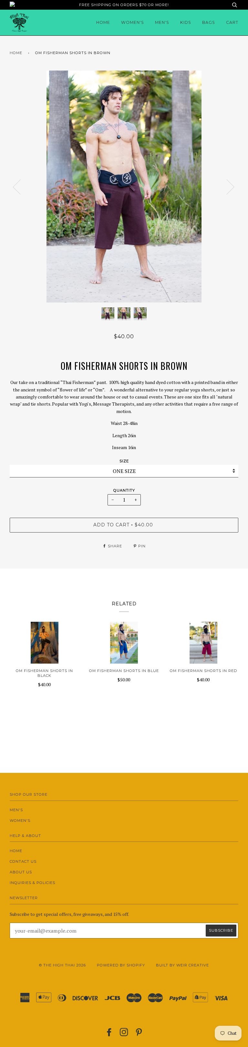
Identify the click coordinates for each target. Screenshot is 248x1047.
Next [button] (226, 186)
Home (103, 22)
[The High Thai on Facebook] (109, 1034)
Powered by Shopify (121, 965)
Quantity (124, 490)
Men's (162, 22)
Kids (185, 22)
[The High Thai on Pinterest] (139, 1034)
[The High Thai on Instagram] (124, 1034)
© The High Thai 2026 (62, 965)
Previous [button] (21, 186)
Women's (132, 22)
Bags (208, 22)
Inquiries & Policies (32, 882)
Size (124, 461)
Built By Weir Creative (182, 965)
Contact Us (23, 861)
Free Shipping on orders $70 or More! (124, 5)
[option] (124, 187)
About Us (21, 872)
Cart (232, 22)
